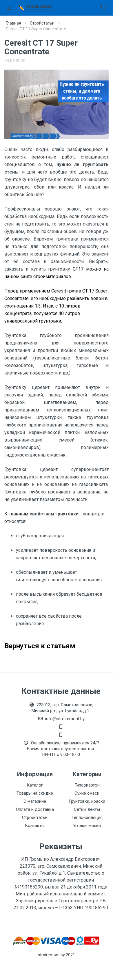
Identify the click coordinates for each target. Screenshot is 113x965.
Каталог (35, 785)
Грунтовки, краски (87, 801)
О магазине (34, 801)
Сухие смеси (86, 793)
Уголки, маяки (87, 825)
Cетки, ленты (87, 809)
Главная (13, 23)
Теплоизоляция (87, 817)
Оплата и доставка (35, 809)
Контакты (35, 825)
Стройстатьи (42, 23)
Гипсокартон (87, 785)
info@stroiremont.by (65, 718)
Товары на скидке (35, 793)
